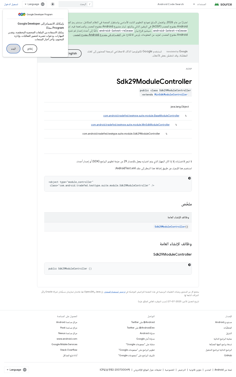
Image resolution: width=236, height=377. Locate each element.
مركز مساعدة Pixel (68, 327)
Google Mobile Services (64, 344)
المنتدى (208, 369)
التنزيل (229, 333)
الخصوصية (169, 369)
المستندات (201, 4)
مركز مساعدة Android (66, 322)
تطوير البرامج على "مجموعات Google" (137, 349)
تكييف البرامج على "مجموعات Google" (136, 355)
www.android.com (67, 338)
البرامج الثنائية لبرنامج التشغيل (219, 349)
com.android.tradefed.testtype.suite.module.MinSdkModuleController (130, 124)
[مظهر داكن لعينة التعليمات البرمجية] (189, 178)
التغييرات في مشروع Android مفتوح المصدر (97, 35)
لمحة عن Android (223, 369)
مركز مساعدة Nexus (67, 333)
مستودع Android (223, 322)
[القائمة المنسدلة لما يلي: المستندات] (192, 4)
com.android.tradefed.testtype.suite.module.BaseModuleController (141, 115)
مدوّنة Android (147, 333)
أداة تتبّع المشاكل (70, 355)
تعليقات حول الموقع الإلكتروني (147, 369)
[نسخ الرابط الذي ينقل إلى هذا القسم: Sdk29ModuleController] (150, 255)
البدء (13, 48)
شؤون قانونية (195, 369)
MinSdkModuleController (170, 94)
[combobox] (76, 4)
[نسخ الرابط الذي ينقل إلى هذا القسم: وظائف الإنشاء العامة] (156, 244)
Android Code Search (171, 4)
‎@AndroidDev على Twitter (141, 327)
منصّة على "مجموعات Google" (140, 344)
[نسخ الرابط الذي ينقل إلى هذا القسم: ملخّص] (177, 204)
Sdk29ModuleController (170, 226)
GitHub (228, 355)
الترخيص (182, 369)
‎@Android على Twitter (143, 322)
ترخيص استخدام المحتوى (114, 291)
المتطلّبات (228, 327)
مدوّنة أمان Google (145, 338)
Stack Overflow (68, 349)
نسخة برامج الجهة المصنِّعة (220, 344)
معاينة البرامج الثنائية (223, 338)
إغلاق (30, 48)
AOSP (189, 68)
